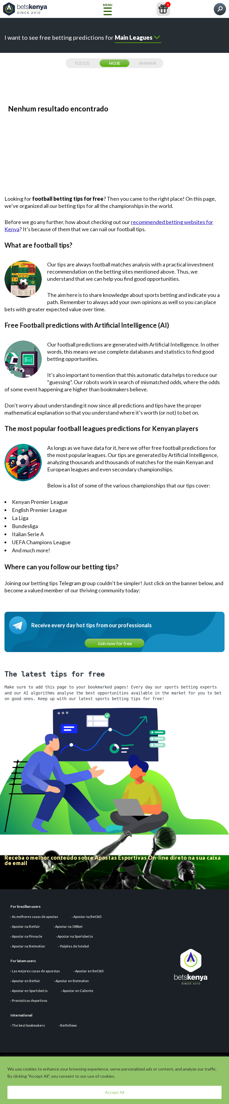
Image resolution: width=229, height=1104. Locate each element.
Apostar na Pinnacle (27, 936)
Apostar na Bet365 (87, 917)
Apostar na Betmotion (28, 946)
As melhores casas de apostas (35, 917)
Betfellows (68, 1025)
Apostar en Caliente (78, 991)
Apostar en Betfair (26, 981)
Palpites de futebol (74, 946)
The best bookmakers (28, 1025)
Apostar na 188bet (69, 926)
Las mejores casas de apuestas (36, 971)
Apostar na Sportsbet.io (75, 936)
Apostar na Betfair (26, 926)
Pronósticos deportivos (29, 1000)
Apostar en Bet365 (89, 971)
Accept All (114, 1092)
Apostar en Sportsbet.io (29, 991)
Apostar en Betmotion (72, 981)
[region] (114, 1080)
